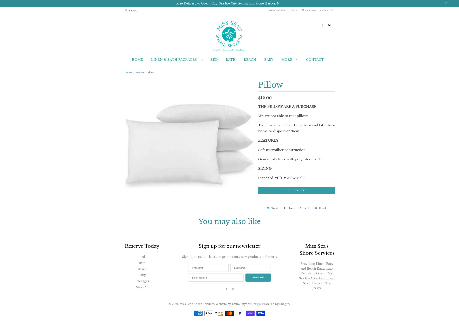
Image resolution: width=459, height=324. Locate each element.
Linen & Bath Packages (175, 59)
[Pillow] (189, 144)
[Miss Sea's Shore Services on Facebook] (323, 25)
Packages (142, 281)
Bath (231, 59)
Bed (214, 59)
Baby (268, 59)
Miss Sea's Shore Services (196, 304)
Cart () (310, 10)
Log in (293, 10)
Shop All (142, 287)
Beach (250, 59)
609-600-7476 (276, 10)
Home (137, 59)
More (288, 59)
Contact (315, 59)
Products (140, 72)
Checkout (326, 10)
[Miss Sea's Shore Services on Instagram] (329, 25)
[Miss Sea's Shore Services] (229, 35)
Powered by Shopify (276, 304)
